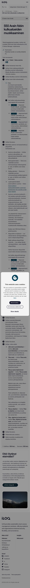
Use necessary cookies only (14, 306)
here (15, 298)
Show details (15, 311)
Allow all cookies (14, 302)
